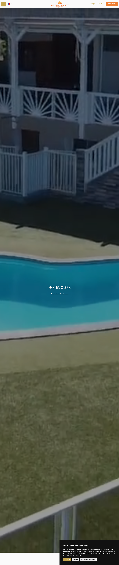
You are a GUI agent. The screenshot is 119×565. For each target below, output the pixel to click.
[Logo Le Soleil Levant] (59, 4)
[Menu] (3, 4)
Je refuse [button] (75, 559)
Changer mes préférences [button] (88, 559)
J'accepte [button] (67, 559)
